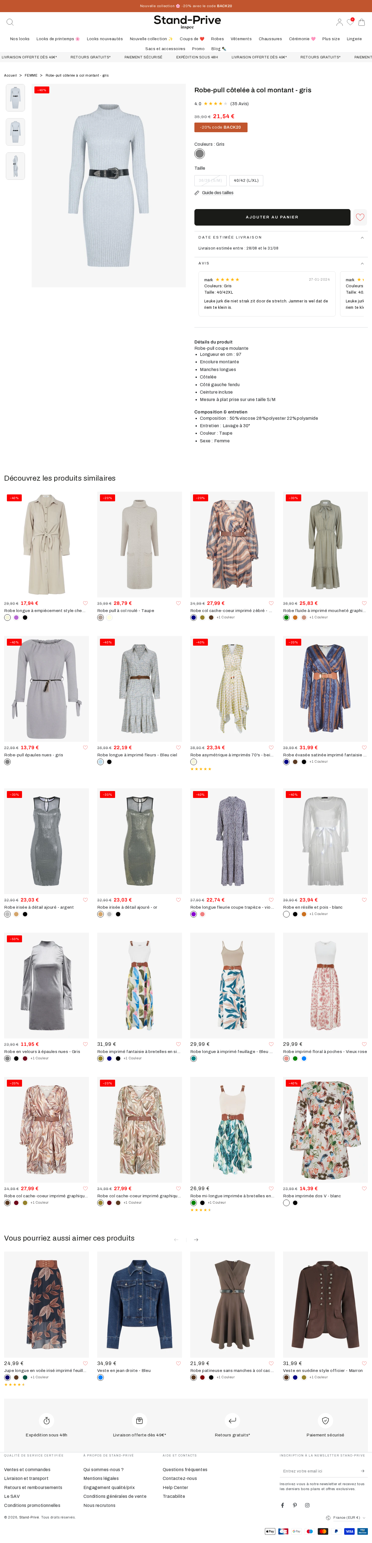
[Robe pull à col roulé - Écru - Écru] (109, 617)
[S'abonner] (364, 1471)
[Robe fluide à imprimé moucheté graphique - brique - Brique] (304, 617)
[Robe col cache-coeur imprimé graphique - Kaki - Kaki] (25, 1203)
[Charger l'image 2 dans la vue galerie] (15, 131)
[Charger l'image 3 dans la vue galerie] (15, 166)
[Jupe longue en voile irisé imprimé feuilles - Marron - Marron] (16, 1377)
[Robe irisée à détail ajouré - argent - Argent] (109, 914)
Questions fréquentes (185, 1469)
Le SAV (12, 1496)
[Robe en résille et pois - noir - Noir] (295, 914)
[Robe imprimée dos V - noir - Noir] (295, 1203)
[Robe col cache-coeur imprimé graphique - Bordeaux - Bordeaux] (16, 1203)
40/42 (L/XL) (246, 182)
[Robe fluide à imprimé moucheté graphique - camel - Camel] (295, 617)
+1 (226, 617)
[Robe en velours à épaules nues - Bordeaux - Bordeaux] (25, 1058)
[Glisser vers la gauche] (38, 192)
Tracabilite (174, 1496)
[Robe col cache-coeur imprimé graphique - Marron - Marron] (118, 1203)
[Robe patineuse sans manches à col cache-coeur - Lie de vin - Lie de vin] (202, 1377)
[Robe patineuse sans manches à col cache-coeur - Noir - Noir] (211, 1377)
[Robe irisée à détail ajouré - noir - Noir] (25, 914)
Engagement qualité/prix (109, 1487)
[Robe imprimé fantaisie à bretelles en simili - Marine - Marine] (109, 1058)
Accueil (11, 75)
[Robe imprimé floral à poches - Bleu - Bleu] (304, 1058)
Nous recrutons (99, 1505)
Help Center (175, 1487)
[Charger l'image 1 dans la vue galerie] (15, 97)
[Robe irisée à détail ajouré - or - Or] (16, 914)
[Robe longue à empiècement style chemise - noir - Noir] (25, 617)
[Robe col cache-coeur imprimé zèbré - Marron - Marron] (211, 617)
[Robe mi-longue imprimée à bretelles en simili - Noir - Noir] (202, 1203)
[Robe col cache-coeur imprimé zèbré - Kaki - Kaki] (202, 617)
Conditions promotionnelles (32, 1505)
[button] (10, 22)
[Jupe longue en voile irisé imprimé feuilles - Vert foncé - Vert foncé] (25, 1377)
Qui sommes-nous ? (103, 1469)
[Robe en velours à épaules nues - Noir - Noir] (16, 1058)
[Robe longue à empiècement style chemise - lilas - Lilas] (16, 617)
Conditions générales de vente (114, 1496)
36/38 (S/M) (211, 182)
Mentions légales (101, 1478)
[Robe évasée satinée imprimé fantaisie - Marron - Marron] (295, 762)
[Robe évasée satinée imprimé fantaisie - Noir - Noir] (304, 762)
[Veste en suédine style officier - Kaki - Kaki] (304, 1377)
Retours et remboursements (33, 1487)
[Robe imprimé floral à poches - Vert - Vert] (295, 1058)
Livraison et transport (26, 1478)
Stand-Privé (29, 1517)
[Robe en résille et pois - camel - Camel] (304, 914)
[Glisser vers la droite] (179, 192)
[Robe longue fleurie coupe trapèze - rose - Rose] (202, 914)
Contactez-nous (180, 1478)
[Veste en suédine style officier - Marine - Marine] (295, 1377)
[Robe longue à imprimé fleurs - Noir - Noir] (109, 762)
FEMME (32, 75)
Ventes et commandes (27, 1469)
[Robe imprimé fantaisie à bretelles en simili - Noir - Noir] (118, 1058)
